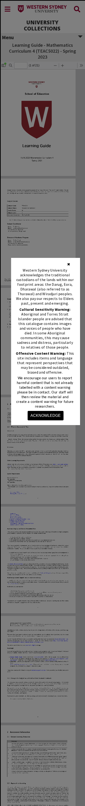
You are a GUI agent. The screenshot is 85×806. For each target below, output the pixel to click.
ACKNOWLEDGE (45, 416)
